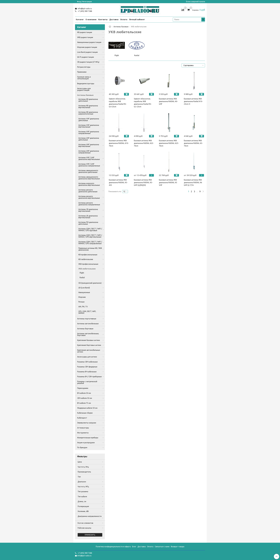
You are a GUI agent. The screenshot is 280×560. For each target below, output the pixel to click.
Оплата (123, 19)
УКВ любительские (87, 269)
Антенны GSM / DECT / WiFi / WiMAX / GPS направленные (90, 242)
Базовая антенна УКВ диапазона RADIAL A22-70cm (144, 143)
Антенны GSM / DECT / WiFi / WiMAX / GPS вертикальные (90, 236)
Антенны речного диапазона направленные (89, 204)
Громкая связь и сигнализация (84, 78)
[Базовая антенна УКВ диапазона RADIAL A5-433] (119, 161)
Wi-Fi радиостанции (85, 57)
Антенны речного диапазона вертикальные (89, 197)
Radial (82, 277)
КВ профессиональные (87, 255)
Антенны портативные (86, 319)
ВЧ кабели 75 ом (84, 403)
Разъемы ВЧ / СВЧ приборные (89, 377)
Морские (82, 297)
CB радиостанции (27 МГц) (88, 62)
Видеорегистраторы (85, 84)
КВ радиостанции (84, 32)
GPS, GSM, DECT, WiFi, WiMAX (87, 312)
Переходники (82, 388)
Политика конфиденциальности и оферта (113, 547)
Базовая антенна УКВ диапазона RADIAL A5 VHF (168, 182)
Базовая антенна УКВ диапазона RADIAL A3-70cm (193, 143)
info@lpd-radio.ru (84, 9)
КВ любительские (85, 259)
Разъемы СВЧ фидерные (87, 367)
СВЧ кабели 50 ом (84, 398)
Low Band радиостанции (87, 52)
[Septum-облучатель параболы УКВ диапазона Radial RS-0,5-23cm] (144, 80)
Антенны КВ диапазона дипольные (88, 100)
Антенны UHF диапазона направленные (88, 152)
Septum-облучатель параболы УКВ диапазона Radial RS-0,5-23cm (143, 103)
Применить (90, 535)
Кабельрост (82, 418)
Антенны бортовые (85, 329)
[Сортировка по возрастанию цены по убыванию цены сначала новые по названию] (193, 65)
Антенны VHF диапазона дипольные (88, 119)
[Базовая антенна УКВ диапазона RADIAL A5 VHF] (169, 161)
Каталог (80, 19)
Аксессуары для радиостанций (84, 89)
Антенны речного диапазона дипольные (87, 191)
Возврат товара (177, 547)
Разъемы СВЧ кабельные (87, 362)
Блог (134, 547)
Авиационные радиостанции (89, 42)
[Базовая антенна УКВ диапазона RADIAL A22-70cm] (144, 122)
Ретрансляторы (83, 67)
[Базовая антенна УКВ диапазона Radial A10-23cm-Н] (194, 80)
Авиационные (84, 292)
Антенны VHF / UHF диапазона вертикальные (89, 158)
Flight (82, 273)
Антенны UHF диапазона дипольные (88, 139)
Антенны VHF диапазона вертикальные (88, 126)
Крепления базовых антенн (88, 340)
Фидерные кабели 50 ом (87, 408)
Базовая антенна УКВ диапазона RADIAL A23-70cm (169, 143)
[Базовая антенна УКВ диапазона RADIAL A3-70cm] (194, 122)
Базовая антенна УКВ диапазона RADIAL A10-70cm (119, 143)
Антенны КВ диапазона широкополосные (88, 113)
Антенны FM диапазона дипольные (88, 223)
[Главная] (110, 27)
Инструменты (83, 433)
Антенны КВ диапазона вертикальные (88, 106)
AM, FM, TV (83, 307)
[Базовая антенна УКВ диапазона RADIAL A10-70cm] (119, 122)
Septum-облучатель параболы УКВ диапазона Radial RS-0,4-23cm (118, 103)
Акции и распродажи (86, 443)
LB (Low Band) (84, 288)
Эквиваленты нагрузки (86, 423)
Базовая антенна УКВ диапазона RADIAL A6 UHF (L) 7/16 (193, 182)
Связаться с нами (162, 547)
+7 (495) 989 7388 (84, 11)
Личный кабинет (137, 19)
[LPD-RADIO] (140, 9)
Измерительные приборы (87, 438)
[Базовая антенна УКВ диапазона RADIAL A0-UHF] (169, 80)
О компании (91, 19)
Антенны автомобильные (88, 324)
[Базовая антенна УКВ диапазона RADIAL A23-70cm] (169, 122)
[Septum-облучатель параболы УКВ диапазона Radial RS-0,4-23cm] (119, 80)
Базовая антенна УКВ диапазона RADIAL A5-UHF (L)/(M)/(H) (143, 182)
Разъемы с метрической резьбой (87, 382)
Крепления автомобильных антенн (88, 351)
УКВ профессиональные (88, 264)
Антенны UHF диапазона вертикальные (88, 145)
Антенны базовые (121, 27)
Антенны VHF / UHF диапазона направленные (89, 165)
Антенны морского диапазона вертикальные (89, 184)
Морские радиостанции (87, 47)
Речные (81, 302)
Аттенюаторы (83, 428)
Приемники (81, 72)
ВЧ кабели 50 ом (84, 393)
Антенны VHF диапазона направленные (88, 132)
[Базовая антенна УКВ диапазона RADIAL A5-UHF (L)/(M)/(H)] (144, 161)
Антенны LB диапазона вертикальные (88, 216)
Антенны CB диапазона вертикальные (88, 210)
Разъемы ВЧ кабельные (86, 372)
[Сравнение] (183, 10)
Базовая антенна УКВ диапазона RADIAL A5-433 (118, 182)
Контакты (103, 19)
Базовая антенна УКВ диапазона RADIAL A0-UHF (168, 101)
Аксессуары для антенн (87, 357)
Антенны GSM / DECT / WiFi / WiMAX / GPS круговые (90, 229)
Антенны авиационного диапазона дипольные (88, 171)
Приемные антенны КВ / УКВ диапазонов (90, 249)
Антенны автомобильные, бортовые (88, 334)
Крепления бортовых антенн (89, 345)
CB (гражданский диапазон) (90, 283)
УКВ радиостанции (85, 37)
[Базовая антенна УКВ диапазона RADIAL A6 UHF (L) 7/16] (194, 161)
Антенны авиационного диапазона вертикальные (89, 178)
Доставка (113, 19)
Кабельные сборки (85, 413)
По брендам (82, 447)
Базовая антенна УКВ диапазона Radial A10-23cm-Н (193, 101)
